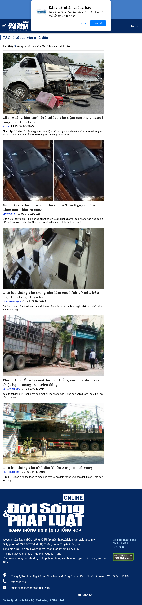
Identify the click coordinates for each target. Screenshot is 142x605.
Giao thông (9, 214)
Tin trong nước (11, 389)
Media (6, 126)
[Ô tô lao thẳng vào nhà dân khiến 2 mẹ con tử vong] (53, 433)
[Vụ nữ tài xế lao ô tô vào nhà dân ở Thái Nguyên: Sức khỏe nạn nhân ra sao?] (53, 171)
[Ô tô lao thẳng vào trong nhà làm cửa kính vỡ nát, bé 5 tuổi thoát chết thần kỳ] (53, 258)
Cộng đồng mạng (12, 301)
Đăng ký (98, 23)
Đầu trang (82, 595)
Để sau (83, 23)
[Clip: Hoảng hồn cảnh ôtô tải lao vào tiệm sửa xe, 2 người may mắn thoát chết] (53, 83)
